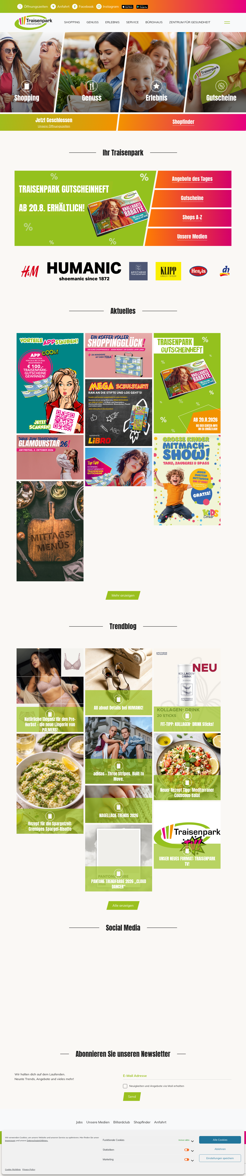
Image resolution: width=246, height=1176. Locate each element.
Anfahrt (160, 1122)
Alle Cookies (220, 1139)
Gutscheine (192, 198)
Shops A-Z (192, 217)
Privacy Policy (28, 1169)
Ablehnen (220, 1149)
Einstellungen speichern (220, 1158)
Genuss (93, 22)
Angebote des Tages (192, 179)
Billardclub (121, 1122)
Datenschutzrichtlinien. (37, 1140)
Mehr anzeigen (123, 595)
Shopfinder (183, 121)
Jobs (79, 1122)
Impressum (10, 1140)
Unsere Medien (192, 236)
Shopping (72, 22)
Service (132, 22)
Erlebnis (112, 22)
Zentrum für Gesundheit (189, 22)
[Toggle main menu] (226, 22)
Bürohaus (153, 22)
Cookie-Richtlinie (13, 1169)
